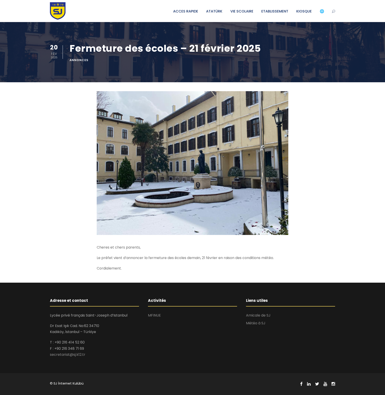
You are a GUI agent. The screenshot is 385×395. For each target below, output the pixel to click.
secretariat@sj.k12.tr (67, 354)
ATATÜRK (214, 11)
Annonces (79, 60)
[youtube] (325, 384)
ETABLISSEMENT (274, 11)
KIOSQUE (304, 11)
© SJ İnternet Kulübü (67, 383)
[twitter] (317, 384)
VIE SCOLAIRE (241, 11)
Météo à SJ (255, 323)
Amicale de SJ (258, 315)
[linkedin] (309, 384)
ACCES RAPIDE (185, 11)
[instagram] (333, 384)
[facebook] (301, 384)
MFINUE (154, 315)
